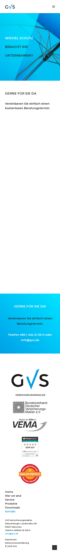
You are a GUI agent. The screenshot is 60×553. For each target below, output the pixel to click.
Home (9, 491)
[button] (53, 6)
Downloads (12, 507)
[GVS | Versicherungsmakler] (10, 6)
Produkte (11, 503)
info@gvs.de (30, 340)
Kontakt (10, 511)
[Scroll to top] (54, 547)
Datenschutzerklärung (17, 543)
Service (10, 499)
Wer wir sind (13, 495)
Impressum (11, 539)
